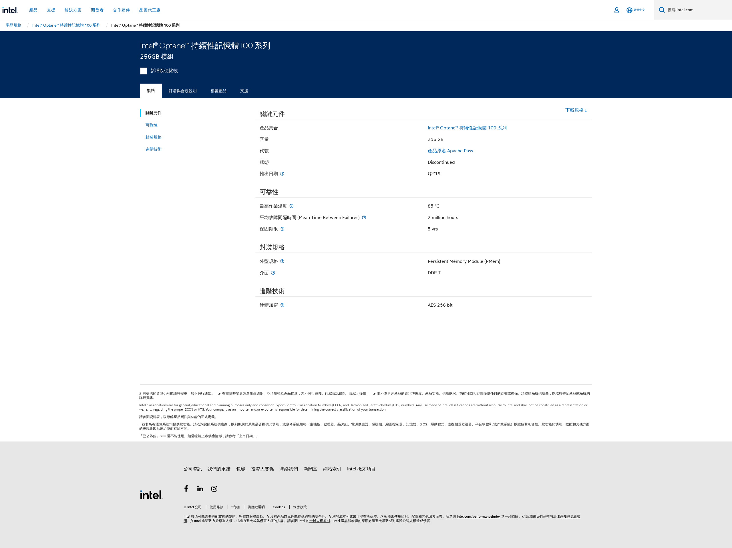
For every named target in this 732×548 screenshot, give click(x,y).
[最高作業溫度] (291, 206)
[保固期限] (282, 228)
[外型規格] (282, 261)
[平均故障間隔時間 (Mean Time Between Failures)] (364, 217)
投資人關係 (262, 469)
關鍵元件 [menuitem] (154, 113)
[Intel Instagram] (214, 489)
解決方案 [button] (73, 10)
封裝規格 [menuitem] (154, 137)
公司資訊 (193, 469)
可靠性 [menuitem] (152, 125)
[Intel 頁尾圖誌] (151, 494)
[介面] (273, 272)
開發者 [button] (97, 10)
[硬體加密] (282, 305)
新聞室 (310, 469)
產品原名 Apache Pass (450, 151)
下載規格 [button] (574, 110)
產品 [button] (33, 10)
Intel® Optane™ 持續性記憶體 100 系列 (467, 128)
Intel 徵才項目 (361, 469)
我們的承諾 (219, 469)
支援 (244, 90)
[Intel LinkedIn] (200, 489)
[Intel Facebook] (186, 489)
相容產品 (218, 90)
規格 (151, 90)
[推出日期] (282, 173)
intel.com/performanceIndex (478, 516)
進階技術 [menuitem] (154, 149)
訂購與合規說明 (183, 90)
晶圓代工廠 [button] (150, 10)
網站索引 (332, 469)
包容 (240, 469)
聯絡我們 (289, 469)
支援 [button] (51, 10)
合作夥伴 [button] (121, 10)
